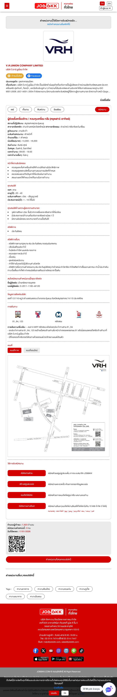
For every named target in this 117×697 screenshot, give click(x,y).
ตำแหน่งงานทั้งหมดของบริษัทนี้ (58, 559)
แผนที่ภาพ (14, 350)
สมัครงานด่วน (26, 473)
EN (109, 3)
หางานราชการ (23, 589)
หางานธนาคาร (15, 596)
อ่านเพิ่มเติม (58, 687)
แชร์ (12, 109)
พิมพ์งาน (41, 109)
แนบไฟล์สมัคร (26, 495)
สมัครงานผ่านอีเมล (27, 506)
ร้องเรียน (57, 109)
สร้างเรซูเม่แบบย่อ (27, 484)
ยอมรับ (54, 693)
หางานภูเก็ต (84, 589)
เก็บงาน (26, 109)
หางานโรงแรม (35, 596)
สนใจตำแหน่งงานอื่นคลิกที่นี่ (58, 24)
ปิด (65, 693)
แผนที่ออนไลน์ (31, 350)
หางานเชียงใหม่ (44, 589)
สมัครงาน (102, 109)
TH (102, 3)
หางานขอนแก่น (64, 589)
